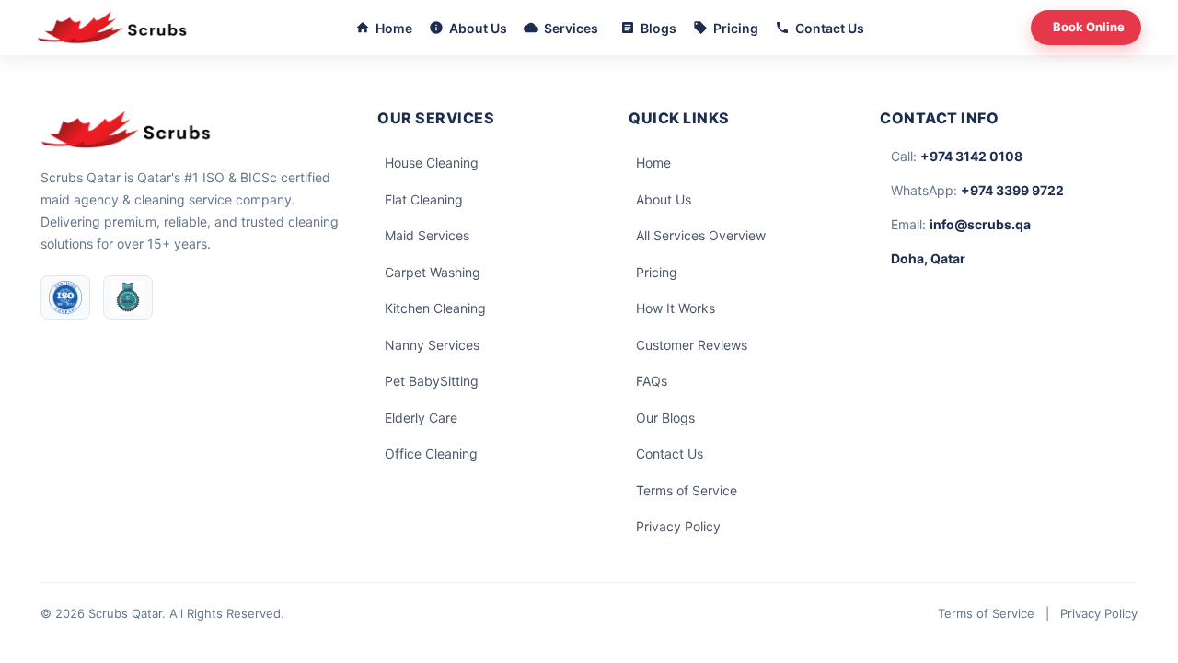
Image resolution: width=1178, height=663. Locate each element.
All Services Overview (701, 235)
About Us (478, 28)
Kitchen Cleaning (435, 308)
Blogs (658, 28)
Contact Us (829, 28)
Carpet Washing (432, 272)
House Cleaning (432, 162)
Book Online (1089, 26)
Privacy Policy (678, 526)
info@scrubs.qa (980, 224)
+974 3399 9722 (1012, 190)
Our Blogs (665, 417)
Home (393, 28)
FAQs (651, 381)
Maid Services (427, 235)
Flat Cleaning (424, 199)
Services (571, 28)
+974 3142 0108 (971, 156)
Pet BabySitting (432, 381)
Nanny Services (432, 345)
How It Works (675, 308)
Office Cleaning (431, 453)
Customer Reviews (691, 345)
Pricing (735, 28)
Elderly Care (421, 417)
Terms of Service (686, 490)
